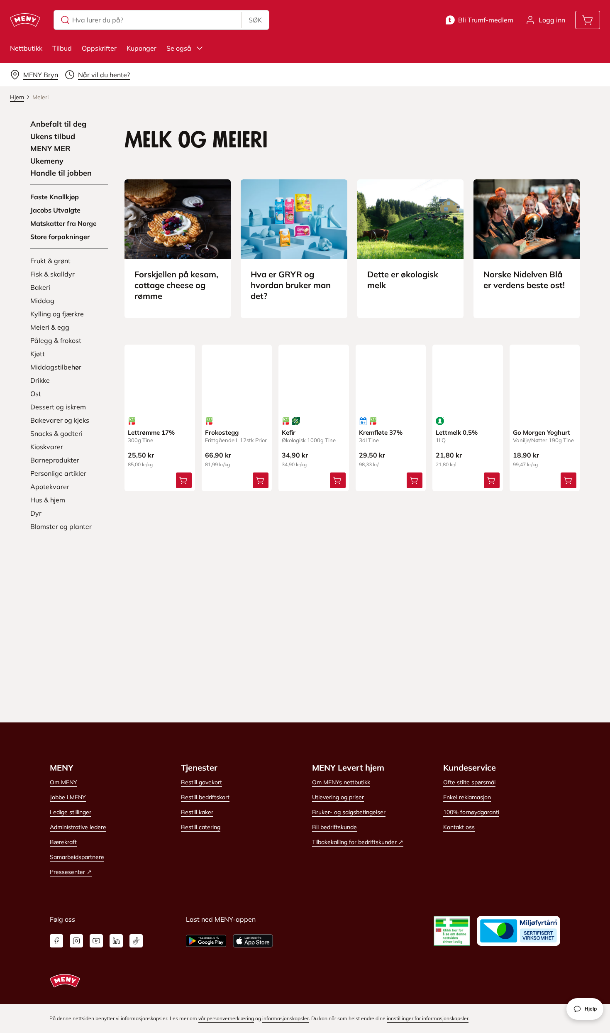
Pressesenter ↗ (71, 872)
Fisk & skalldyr (52, 274)
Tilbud (62, 48)
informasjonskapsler (285, 1018)
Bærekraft (63, 842)
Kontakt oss (459, 827)
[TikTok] (136, 940)
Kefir (288, 432)
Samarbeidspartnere (77, 857)
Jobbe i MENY (68, 797)
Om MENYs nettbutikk (341, 782)
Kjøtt (37, 354)
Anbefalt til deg (58, 124)
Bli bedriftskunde (334, 827)
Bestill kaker (197, 812)
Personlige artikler (58, 473)
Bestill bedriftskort (205, 797)
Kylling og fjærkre (57, 314)
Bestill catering (200, 827)
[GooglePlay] (206, 940)
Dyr (35, 513)
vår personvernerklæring (226, 1018)
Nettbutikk (26, 48)
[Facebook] (56, 940)
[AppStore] (253, 940)
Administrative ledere (78, 827)
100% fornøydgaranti (471, 812)
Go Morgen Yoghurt (541, 432)
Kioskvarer (46, 447)
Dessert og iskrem (58, 407)
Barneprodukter (54, 460)
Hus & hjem (47, 500)
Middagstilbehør (55, 367)
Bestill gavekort (201, 782)
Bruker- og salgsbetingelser (349, 812)
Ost (35, 393)
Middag (42, 300)
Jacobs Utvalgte (55, 210)
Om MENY (63, 782)
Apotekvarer (49, 486)
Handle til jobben (61, 173)
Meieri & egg (49, 327)
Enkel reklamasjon (467, 797)
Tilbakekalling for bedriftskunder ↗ (357, 842)
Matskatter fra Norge (63, 223)
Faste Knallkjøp (54, 197)
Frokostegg (222, 432)
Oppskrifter (99, 48)
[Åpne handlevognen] (587, 20)
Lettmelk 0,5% (457, 432)
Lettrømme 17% (151, 432)
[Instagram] (76, 940)
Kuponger (141, 48)
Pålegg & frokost (55, 340)
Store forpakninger (60, 237)
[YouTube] (96, 940)
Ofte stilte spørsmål (469, 782)
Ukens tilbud (52, 136)
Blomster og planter (61, 526)
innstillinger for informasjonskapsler (427, 1018)
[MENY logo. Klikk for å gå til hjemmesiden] (25, 20)
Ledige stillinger (70, 812)
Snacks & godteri (56, 433)
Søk (255, 20)
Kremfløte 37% (381, 432)
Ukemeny (46, 161)
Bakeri (40, 287)
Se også (178, 48)
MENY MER (50, 148)
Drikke (40, 380)
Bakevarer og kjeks (59, 420)
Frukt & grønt (50, 261)
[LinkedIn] (116, 940)
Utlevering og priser (338, 797)
